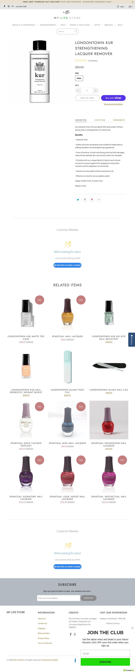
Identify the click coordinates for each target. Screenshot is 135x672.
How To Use (100, 120)
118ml (79, 78)
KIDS (63, 25)
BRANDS (109, 25)
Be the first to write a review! (67, 265)
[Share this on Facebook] (85, 200)
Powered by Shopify (49, 660)
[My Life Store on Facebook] (4, 6)
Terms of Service (45, 643)
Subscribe (105, 662)
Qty (77, 85)
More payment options (113, 104)
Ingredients (119, 120)
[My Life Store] (67, 15)
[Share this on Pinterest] (92, 200)
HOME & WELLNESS (80, 25)
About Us (42, 618)
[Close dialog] (132, 628)
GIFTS (97, 25)
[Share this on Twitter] (78, 200)
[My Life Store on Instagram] (8, 6)
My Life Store (19, 660)
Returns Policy (44, 633)
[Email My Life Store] (12, 6)
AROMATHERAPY (48, 25)
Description (81, 120)
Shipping (41, 628)
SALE (120, 25)
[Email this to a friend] (99, 200)
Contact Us (42, 623)
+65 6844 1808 (21, 6)
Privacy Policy (43, 638)
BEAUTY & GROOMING (24, 25)
